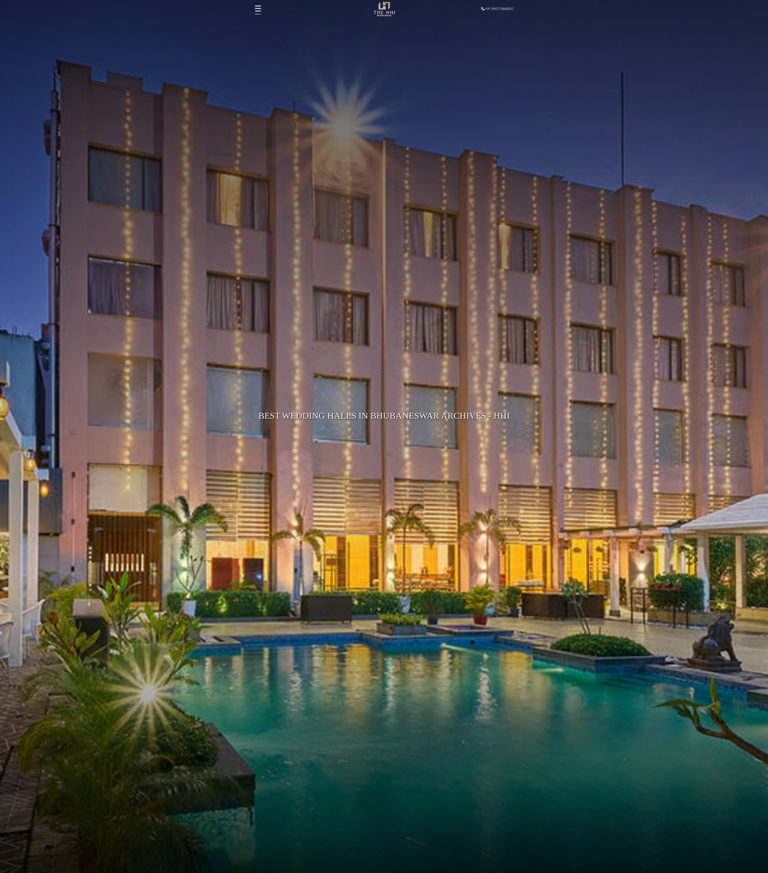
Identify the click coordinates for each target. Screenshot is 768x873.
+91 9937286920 (499, 9)
